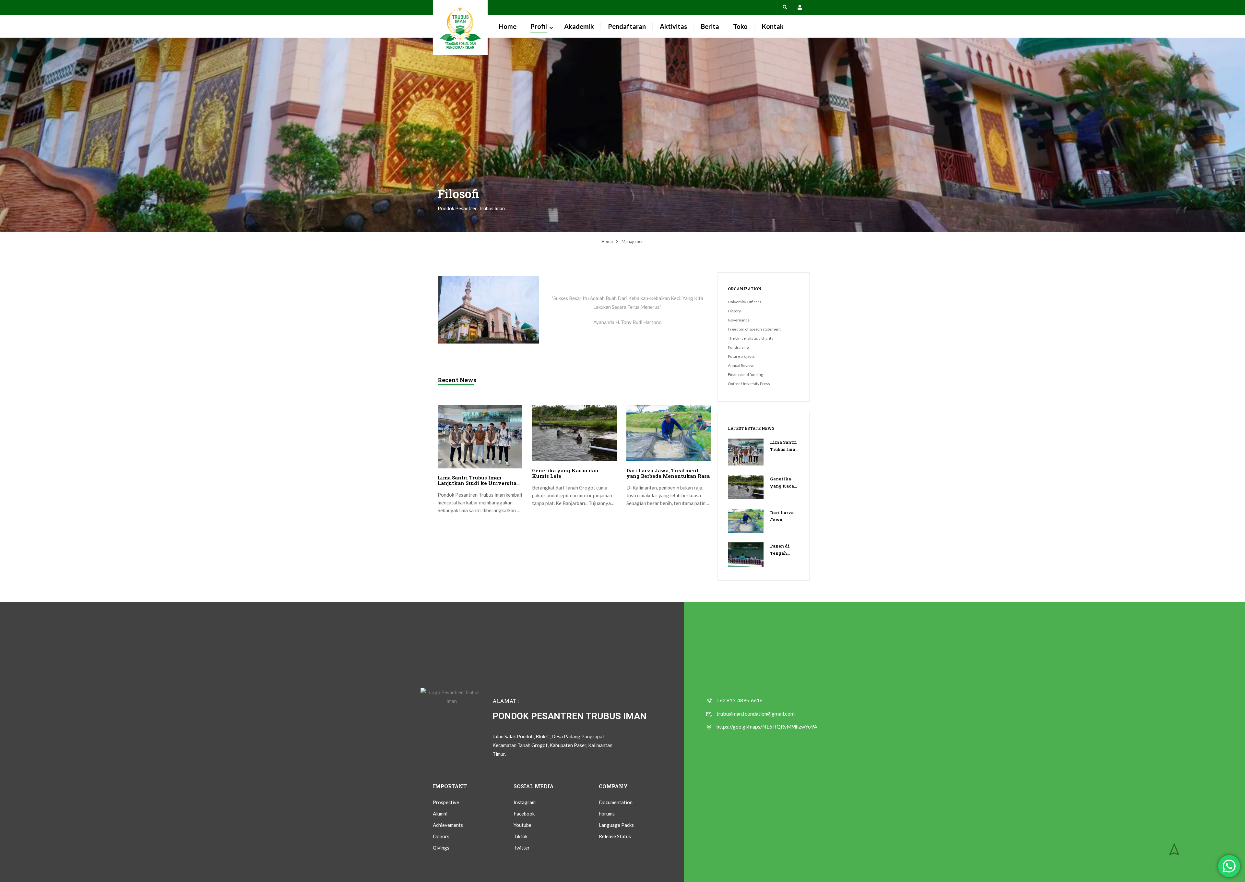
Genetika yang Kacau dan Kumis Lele (565, 473)
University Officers (744, 301)
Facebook (524, 813)
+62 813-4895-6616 (740, 700)
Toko (740, 26)
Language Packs (616, 825)
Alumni (440, 813)
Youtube (522, 825)
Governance (739, 320)
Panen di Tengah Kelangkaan (784, 550)
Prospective (446, 802)
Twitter (522, 848)
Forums (607, 813)
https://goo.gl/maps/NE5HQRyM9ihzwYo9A (767, 726)
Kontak (773, 26)
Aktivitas (673, 26)
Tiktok (521, 836)
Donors (441, 836)
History (734, 310)
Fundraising (738, 347)
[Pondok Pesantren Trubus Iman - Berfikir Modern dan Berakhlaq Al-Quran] (460, 27)
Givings (441, 848)
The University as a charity (750, 338)
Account (799, 7)
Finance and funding (745, 374)
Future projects (741, 356)
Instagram (525, 802)
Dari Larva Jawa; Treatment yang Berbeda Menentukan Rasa (668, 473)
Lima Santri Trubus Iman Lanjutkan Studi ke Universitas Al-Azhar (478, 480)
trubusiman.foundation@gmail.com (756, 713)
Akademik (579, 26)
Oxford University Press (749, 383)
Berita (710, 26)
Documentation (616, 802)
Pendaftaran (627, 26)
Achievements (448, 825)
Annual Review (740, 365)
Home (507, 26)
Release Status (615, 836)
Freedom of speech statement (754, 329)
